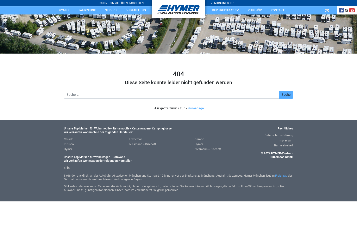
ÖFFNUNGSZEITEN (132, 3)
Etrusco (69, 144)
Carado (68, 139)
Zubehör (255, 10)
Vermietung (136, 10)
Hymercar (135, 139)
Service (111, 10)
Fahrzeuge (87, 10)
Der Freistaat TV (225, 10)
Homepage (196, 108)
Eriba (67, 167)
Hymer (64, 10)
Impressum (286, 140)
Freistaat (281, 175)
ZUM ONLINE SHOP (222, 3)
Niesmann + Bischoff (142, 144)
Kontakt (277, 10)
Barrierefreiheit (283, 145)
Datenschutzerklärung (279, 135)
